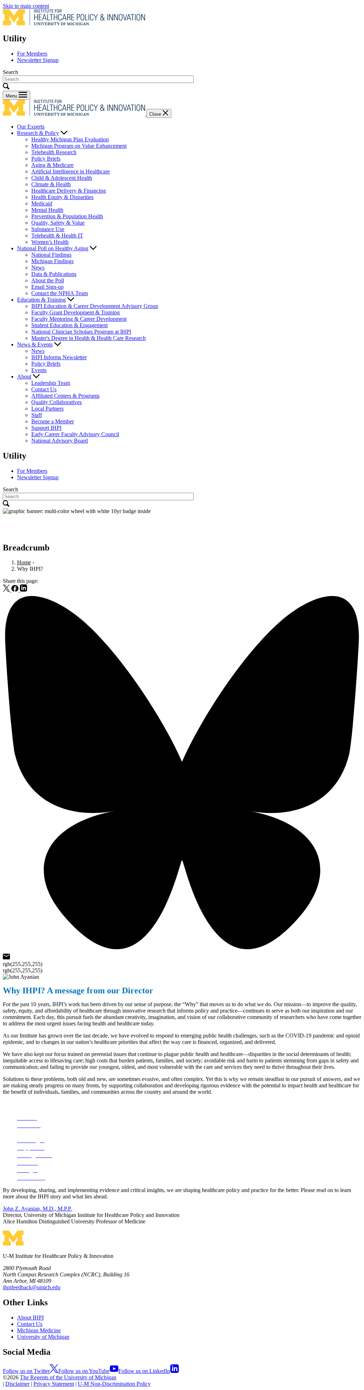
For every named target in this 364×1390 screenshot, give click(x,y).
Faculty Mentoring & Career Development (79, 319)
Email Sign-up (47, 287)
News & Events (35, 344)
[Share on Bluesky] (182, 950)
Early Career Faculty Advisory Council (75, 434)
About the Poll (47, 280)
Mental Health (47, 210)
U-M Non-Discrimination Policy (114, 1384)
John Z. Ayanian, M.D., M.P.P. (37, 1209)
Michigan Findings (52, 261)
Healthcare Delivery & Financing (68, 191)
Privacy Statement (53, 1384)
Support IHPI (46, 428)
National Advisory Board (59, 441)
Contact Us (44, 389)
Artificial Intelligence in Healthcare (70, 171)
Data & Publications (53, 274)
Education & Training (41, 300)
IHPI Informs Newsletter (59, 357)
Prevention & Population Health (67, 216)
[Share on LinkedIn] (23, 590)
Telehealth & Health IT (57, 235)
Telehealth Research (53, 152)
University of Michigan (43, 1337)
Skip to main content (26, 6)
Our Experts (30, 127)
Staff (36, 415)
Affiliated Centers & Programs (65, 396)
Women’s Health (50, 242)
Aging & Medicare (52, 165)
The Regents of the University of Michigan (68, 1377)
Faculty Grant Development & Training (75, 312)
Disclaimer (17, 1384)
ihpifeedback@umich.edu (31, 1287)
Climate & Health (51, 184)
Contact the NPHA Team (59, 293)
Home (24, 562)
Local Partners (47, 409)
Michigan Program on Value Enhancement (79, 146)
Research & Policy (38, 133)
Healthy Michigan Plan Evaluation (70, 139)
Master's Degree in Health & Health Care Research (88, 338)
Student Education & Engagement (69, 325)
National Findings (51, 255)
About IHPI (30, 1318)
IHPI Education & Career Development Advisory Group (94, 306)
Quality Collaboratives (56, 402)
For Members (32, 54)
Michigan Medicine (39, 1330)
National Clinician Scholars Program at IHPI (81, 332)
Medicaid (41, 203)
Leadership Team (50, 383)
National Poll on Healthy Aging (52, 248)
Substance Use (47, 229)
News (37, 268)
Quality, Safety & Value (58, 223)
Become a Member (52, 421)
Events (39, 370)
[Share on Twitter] (7, 590)
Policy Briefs (45, 159)
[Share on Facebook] (15, 590)
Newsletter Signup (38, 60)
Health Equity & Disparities (62, 197)
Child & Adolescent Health (61, 178)
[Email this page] (6, 958)
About (24, 376)
